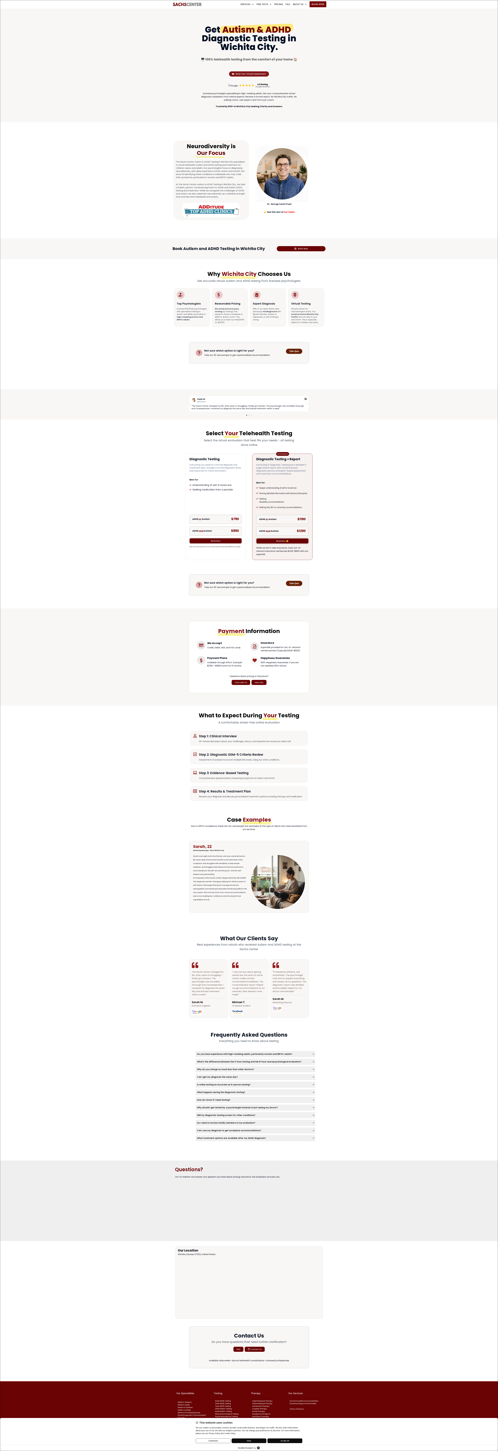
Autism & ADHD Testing (206, 161)
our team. (289, 212)
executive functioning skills (230, 889)
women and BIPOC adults (220, 177)
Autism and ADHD (185, 314)
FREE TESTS (262, 4)
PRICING (278, 4)
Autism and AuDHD (230, 171)
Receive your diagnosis (210, 796)
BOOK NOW (318, 4)
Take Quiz (294, 351)
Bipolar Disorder (260, 314)
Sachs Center (216, 878)
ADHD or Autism (222, 317)
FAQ (288, 4)
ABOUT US (298, 4)
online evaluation (268, 722)
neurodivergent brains (301, 311)
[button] (189, 404)
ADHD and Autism (217, 470)
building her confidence (213, 896)
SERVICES (245, 4)
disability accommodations (271, 501)
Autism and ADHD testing (243, 281)
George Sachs (278, 204)
